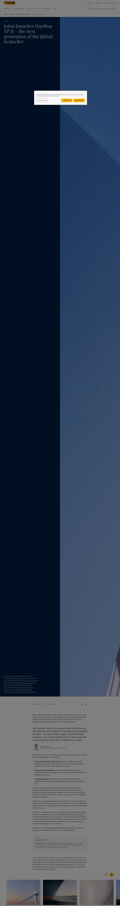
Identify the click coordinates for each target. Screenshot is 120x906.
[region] (60, 98)
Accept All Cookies (79, 100)
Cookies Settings (42, 100)
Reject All (66, 100)
